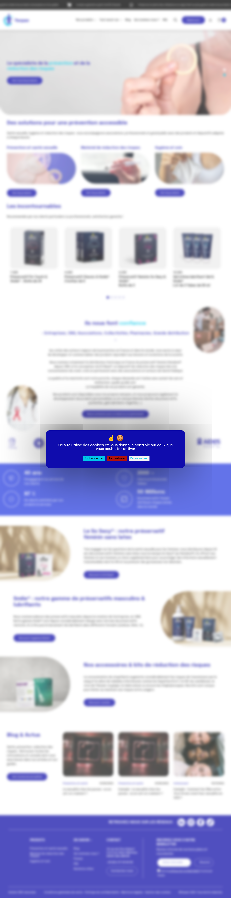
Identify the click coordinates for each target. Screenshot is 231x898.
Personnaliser (139, 458)
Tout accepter (94, 458)
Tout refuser (117, 458)
